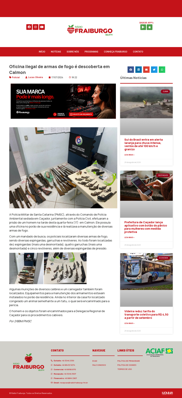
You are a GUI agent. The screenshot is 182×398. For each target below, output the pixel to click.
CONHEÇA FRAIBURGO (115, 51)
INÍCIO (42, 51)
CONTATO (138, 51)
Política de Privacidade (128, 361)
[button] (131, 69)
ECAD (94, 361)
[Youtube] (42, 27)
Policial (16, 77)
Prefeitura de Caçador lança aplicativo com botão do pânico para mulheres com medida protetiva (145, 227)
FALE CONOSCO (99, 365)
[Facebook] (29, 27)
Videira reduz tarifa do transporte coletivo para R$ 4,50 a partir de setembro (146, 314)
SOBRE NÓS (73, 51)
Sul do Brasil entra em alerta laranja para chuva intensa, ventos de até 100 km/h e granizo (143, 144)
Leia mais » (129, 155)
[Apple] (149, 27)
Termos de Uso (124, 369)
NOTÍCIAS (56, 51)
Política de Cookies (126, 365)
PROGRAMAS (91, 51)
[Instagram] (35, 27)
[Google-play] (143, 27)
